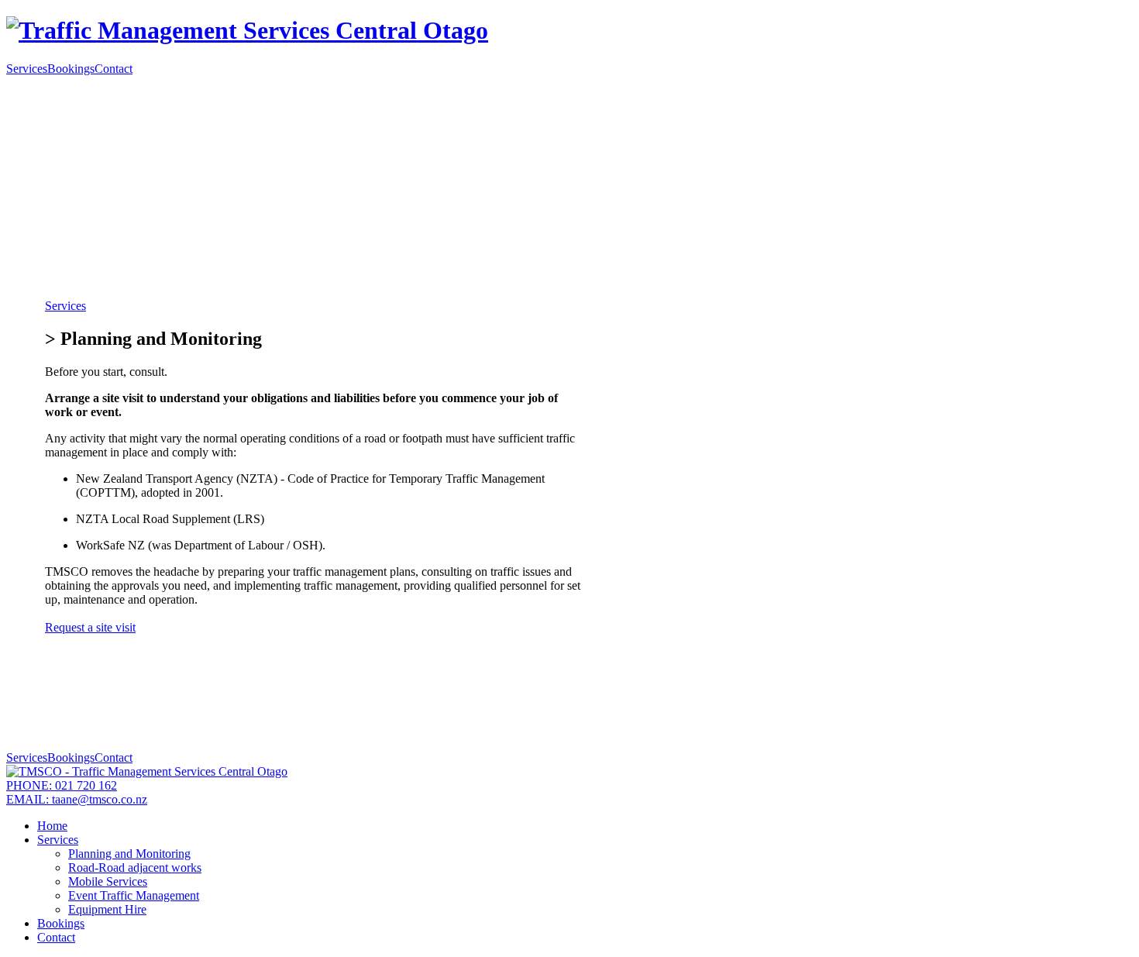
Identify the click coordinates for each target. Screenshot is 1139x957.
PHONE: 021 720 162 (61, 785)
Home (52, 825)
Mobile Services (107, 881)
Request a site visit (90, 627)
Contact (113, 68)
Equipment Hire (107, 909)
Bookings (71, 68)
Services (26, 68)
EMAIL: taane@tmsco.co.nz (76, 799)
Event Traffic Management (133, 895)
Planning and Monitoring (129, 853)
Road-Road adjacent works (134, 867)
